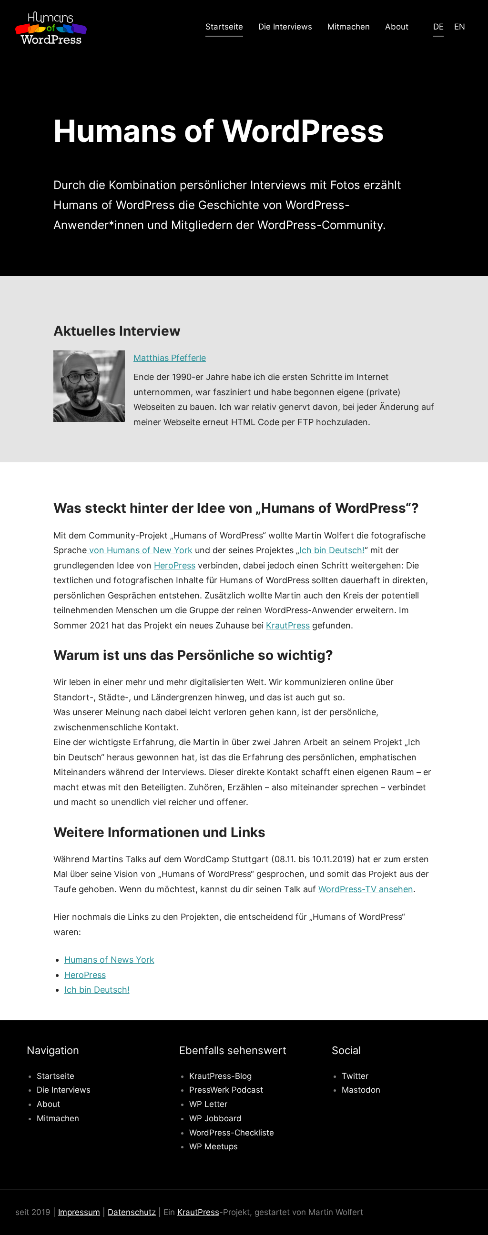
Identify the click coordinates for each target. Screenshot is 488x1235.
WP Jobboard (215, 1118)
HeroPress (174, 565)
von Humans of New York (140, 550)
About (396, 26)
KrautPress (288, 625)
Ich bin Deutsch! (332, 550)
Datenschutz (132, 1212)
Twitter (355, 1076)
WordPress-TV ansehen (365, 889)
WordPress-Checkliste (231, 1132)
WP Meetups (213, 1146)
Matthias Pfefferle (169, 358)
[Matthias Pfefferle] (89, 386)
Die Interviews (285, 26)
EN (459, 26)
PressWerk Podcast (226, 1090)
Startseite (224, 26)
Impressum (79, 1212)
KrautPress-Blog (220, 1076)
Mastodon (361, 1090)
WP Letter (208, 1104)
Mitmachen (348, 26)
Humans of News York (109, 960)
